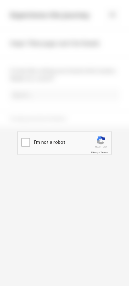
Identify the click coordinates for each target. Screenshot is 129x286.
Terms (104, 152)
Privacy (95, 152)
